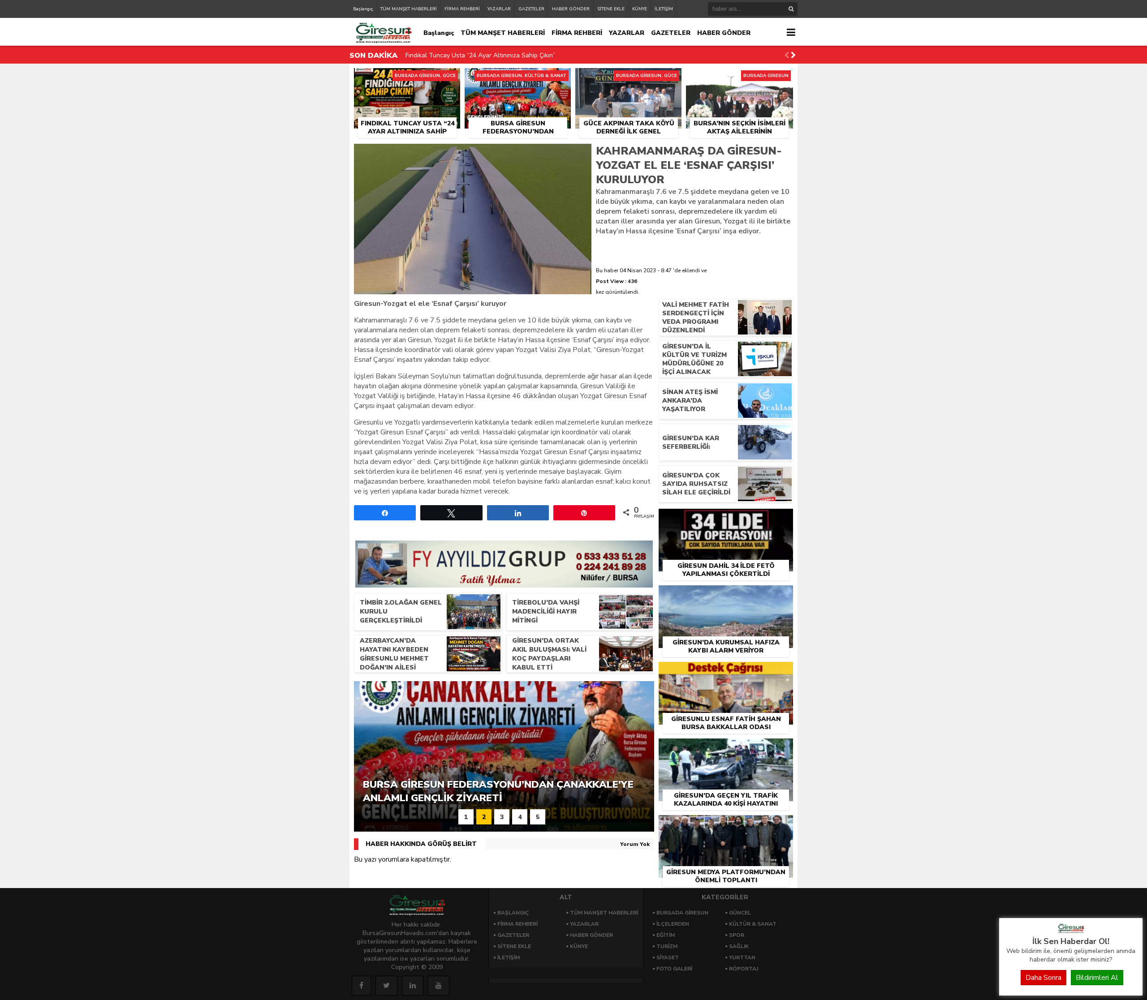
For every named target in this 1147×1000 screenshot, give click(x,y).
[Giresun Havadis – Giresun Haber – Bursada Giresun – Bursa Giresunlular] (1071, 931)
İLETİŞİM (664, 9)
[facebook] (361, 986)
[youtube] (438, 986)
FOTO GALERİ (674, 968)
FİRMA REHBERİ (462, 9)
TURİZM (666, 946)
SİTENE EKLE (611, 9)
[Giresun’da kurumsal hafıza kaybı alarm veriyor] (726, 595)
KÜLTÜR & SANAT (752, 923)
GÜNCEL (740, 912)
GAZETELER (531, 9)
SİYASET (667, 957)
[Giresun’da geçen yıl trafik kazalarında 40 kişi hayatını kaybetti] (726, 748)
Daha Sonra (1043, 978)
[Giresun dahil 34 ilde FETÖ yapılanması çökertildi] (726, 519)
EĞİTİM (665, 935)
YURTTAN (742, 957)
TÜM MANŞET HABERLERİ (408, 9)
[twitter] (386, 986)
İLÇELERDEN (672, 923)
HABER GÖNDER (571, 9)
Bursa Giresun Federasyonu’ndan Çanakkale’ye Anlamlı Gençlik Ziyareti (507, 58)
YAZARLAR (499, 9)
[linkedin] (412, 986)
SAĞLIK (739, 946)
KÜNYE (639, 9)
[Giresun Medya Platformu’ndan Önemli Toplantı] (726, 825)
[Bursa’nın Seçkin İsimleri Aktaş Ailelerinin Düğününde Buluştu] (739, 78)
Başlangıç (363, 9)
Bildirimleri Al (1097, 978)
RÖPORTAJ (743, 968)
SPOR (736, 935)
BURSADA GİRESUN (682, 912)
